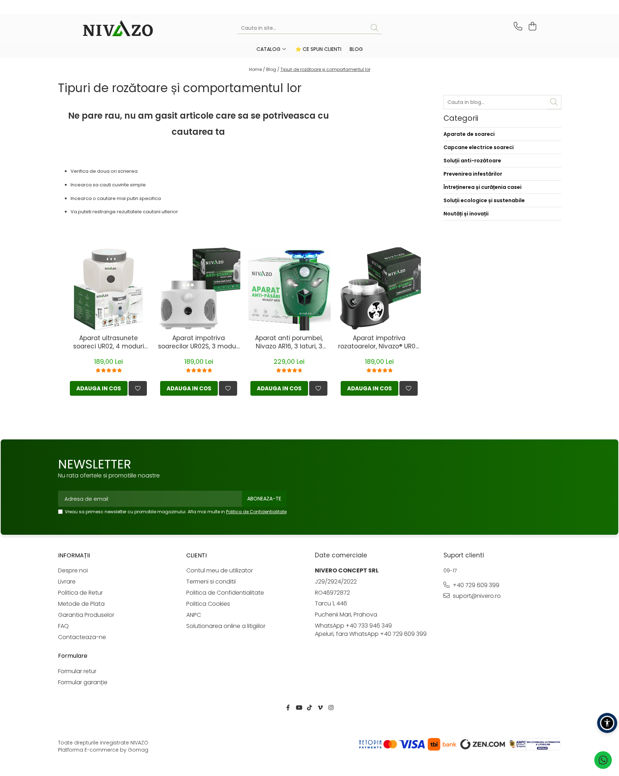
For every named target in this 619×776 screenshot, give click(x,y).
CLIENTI (196, 555)
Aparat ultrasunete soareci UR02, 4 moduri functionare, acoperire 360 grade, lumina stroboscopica (108, 342)
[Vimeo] (320, 708)
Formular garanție (82, 682)
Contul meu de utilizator (219, 571)
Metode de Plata (81, 604)
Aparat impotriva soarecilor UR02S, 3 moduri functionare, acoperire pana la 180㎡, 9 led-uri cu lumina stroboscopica (199, 342)
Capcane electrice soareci (478, 147)
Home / (257, 69)
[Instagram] (331, 708)
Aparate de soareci (469, 134)
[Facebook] (288, 708)
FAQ (63, 626)
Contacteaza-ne (82, 637)
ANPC (193, 615)
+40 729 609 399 (475, 585)
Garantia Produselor (86, 615)
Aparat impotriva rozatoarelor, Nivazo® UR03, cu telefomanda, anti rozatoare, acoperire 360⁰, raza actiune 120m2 (379, 342)
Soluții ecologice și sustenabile (484, 200)
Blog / (272, 69)
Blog (356, 49)
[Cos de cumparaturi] (531, 26)
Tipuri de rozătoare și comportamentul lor (325, 69)
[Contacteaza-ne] (516, 26)
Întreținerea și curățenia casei (482, 187)
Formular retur (77, 671)
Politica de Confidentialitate (256, 512)
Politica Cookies (208, 604)
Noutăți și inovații (466, 213)
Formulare (72, 656)
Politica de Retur (80, 593)
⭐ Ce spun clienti (318, 49)
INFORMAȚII (74, 555)
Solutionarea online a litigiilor (225, 626)
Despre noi (73, 571)
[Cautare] (374, 28)
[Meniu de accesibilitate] (607, 723)
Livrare (67, 582)
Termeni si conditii (211, 582)
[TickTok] (309, 708)
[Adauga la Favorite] (138, 388)
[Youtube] (298, 708)
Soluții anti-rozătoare (472, 160)
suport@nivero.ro (476, 596)
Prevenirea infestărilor (472, 173)
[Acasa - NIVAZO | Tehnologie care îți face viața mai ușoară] (118, 28)
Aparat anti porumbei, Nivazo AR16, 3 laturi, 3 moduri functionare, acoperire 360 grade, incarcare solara (289, 342)
